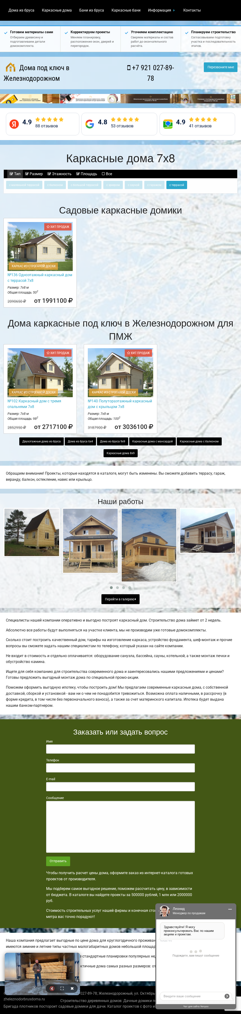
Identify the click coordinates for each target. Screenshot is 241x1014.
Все (108, 174)
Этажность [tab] (61, 174)
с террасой (176, 185)
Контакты (192, 10)
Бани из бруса (91, 10)
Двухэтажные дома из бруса (41, 441)
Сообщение (55, 798)
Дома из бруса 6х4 (80, 441)
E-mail (50, 779)
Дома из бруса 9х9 (112, 441)
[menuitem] (21, 10)
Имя (49, 741)
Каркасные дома (57, 10)
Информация (159, 10)
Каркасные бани (126, 10)
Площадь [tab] (88, 174)
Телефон (52, 760)
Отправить (58, 861)
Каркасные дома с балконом (199, 441)
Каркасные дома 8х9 (121, 453)
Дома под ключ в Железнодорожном (36, 73)
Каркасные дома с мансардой (152, 441)
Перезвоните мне (221, 67)
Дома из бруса (21, 10)
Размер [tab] (36, 174)
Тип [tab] (16, 174)
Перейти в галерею (120, 599)
